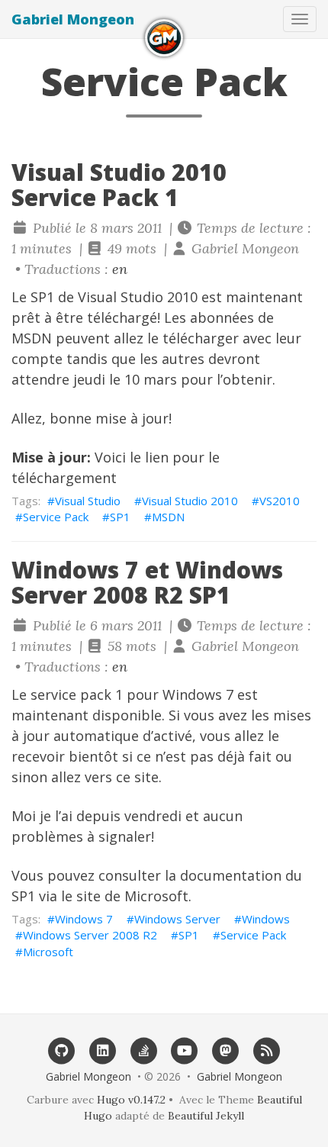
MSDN (168, 516)
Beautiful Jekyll (206, 1116)
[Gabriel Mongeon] (164, 37)
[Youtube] (184, 1049)
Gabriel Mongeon (72, 19)
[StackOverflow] (143, 1049)
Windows (266, 918)
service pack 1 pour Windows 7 (132, 694)
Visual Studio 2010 (190, 500)
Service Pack (55, 516)
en (119, 269)
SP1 (120, 516)
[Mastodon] (226, 1049)
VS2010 (279, 500)
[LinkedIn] (103, 1049)
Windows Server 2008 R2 (90, 934)
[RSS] (267, 1049)
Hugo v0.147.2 (131, 1100)
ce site (137, 777)
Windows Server (177, 918)
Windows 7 (84, 918)
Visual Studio (88, 500)
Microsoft (156, 896)
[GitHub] (62, 1049)
